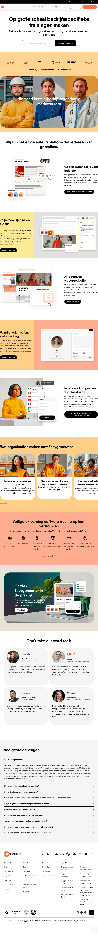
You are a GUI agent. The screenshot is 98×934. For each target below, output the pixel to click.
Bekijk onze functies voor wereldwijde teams (81, 414)
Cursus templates (48, 876)
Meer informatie (8, 250)
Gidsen (82, 863)
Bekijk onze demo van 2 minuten (79, 192)
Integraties (7, 889)
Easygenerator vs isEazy (67, 882)
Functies (35, 7)
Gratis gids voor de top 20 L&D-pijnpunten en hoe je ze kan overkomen (87, 891)
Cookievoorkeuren (60, 920)
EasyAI (6, 867)
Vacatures (85, 1)
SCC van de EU (9, 921)
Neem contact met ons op (29, 886)
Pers (24, 880)
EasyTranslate (8, 871)
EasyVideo (7, 876)
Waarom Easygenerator (16, 7)
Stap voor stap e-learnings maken (86, 882)
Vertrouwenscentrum (30, 876)
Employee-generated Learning (86, 868)
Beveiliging (26, 871)
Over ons (93, 1)
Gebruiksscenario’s (27, 7)
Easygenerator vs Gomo (67, 889)
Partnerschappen (74, 1)
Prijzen (39, 7)
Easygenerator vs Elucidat (67, 896)
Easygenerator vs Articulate (67, 868)
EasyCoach (7, 880)
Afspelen (20, 610)
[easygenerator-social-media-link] (78, 912)
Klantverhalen (46, 871)
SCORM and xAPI (9, 884)
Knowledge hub (47, 867)
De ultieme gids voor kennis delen (86, 875)
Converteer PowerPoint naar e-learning (86, 902)
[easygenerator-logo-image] (5, 7)
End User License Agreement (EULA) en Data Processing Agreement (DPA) (34, 921)
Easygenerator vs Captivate (67, 875)
